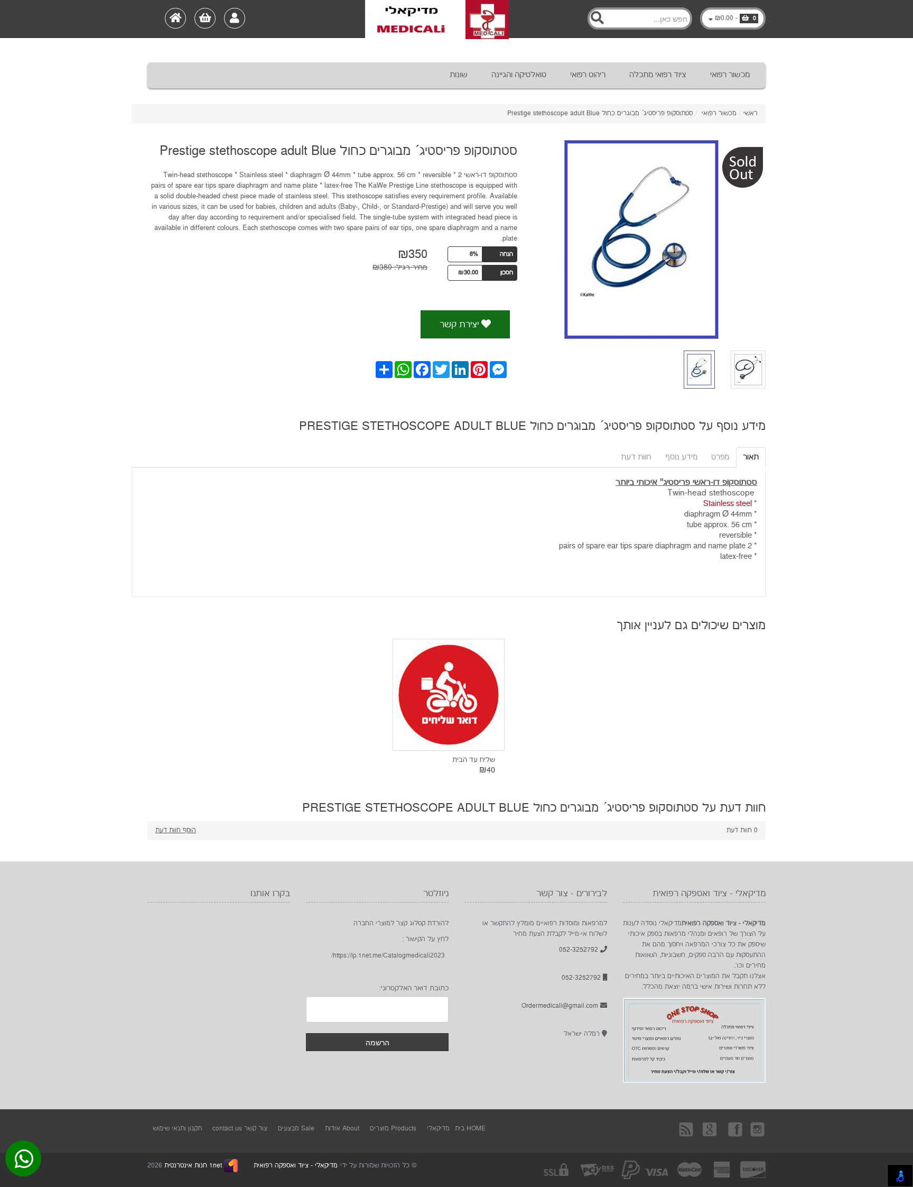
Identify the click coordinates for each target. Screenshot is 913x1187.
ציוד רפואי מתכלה (657, 74)
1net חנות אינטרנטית (192, 1166)
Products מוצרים (393, 1129)
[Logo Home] (437, 19)
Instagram (758, 1129)
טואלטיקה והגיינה (518, 74)
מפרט (720, 457)
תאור (751, 457)
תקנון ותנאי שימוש (177, 1129)
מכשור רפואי (730, 74)
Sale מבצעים (296, 1129)
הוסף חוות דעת (175, 830)
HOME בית (470, 1129)
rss (687, 1129)
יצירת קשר (460, 324)
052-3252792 (579, 950)
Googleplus (711, 1129)
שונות (459, 74)
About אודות (342, 1129)
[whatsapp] (24, 1161)
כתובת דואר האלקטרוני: (414, 988)
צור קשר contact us (239, 1129)
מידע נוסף (681, 457)
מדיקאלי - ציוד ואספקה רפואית (296, 1166)
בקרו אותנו (734, 1129)
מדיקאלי (438, 1129)
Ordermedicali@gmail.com (560, 1006)
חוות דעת (636, 457)
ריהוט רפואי (587, 74)
